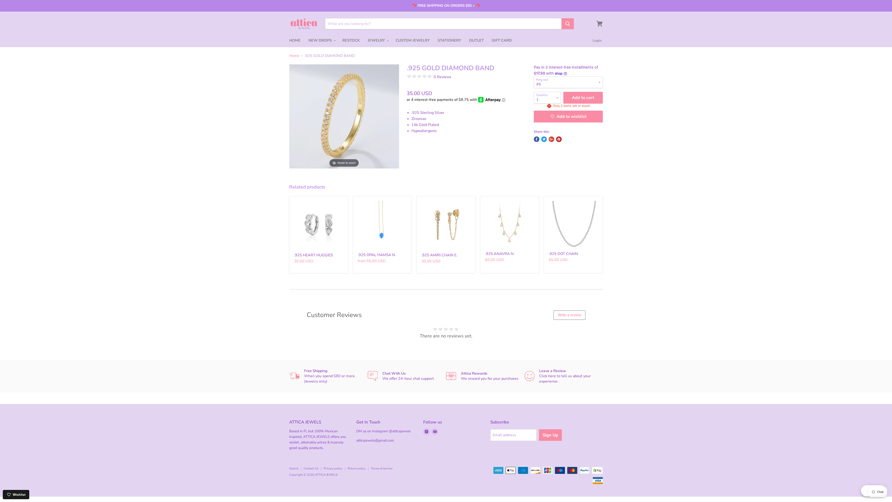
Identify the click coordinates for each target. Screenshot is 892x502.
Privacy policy (333, 468)
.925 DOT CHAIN (563, 253)
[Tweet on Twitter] (544, 139)
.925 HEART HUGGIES (313, 255)
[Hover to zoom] (344, 116)
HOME (295, 40)
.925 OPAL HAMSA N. (377, 255)
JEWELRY (377, 40)
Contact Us (311, 468)
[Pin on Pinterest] (559, 139)
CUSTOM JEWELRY (413, 40)
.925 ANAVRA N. (500, 253)
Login (597, 40)
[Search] (567, 23)
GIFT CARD (502, 40)
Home (294, 56)
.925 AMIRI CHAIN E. (439, 255)
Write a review (569, 315)
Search (293, 468)
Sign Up (550, 435)
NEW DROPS (320, 40)
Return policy (357, 468)
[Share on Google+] (551, 139)
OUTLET (476, 40)
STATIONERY (449, 40)
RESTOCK (351, 40)
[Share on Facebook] (536, 139)
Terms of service (382, 468)
